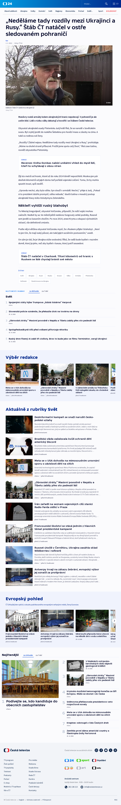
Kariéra (32, 779)
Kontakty (32, 790)
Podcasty (7, 775)
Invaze (59, 276)
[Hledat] (106, 4)
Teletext (7, 771)
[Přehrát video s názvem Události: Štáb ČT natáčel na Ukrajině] (59, 75)
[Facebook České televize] (101, 750)
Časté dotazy (34, 786)
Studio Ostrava (35, 771)
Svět (50, 11)
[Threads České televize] (115, 750)
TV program (8, 760)
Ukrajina (23, 11)
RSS (116, 800)
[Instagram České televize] (96, 750)
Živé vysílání (8, 764)
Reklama (32, 764)
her (7, 41)
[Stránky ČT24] (69, 760)
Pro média (33, 760)
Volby (33, 11)
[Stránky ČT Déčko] (69, 768)
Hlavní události (10, 11)
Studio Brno (33, 767)
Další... (90, 11)
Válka (68, 276)
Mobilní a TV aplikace (12, 786)
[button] (59, 75)
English (21, 800)
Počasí (81, 11)
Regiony (59, 11)
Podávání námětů (36, 783)
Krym (41, 276)
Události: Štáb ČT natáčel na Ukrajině (19, 108)
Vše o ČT (7, 790)
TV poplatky (9, 767)
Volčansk (23, 281)
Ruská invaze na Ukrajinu (40, 281)
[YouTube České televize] (106, 750)
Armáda (78, 276)
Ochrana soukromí (33, 800)
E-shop (7, 783)
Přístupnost (47, 800)
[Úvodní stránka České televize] (17, 750)
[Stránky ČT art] (81, 768)
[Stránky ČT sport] (83, 760)
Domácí (42, 11)
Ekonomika (70, 11)
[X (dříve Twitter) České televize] (110, 750)
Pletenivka (89, 276)
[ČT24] (7, 3)
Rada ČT (32, 775)
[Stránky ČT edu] (96, 768)
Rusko (50, 276)
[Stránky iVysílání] (99, 760)
